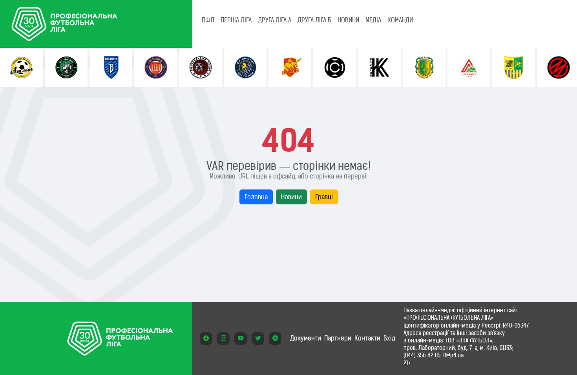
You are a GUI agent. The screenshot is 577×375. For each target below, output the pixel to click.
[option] (21, 67)
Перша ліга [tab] (236, 20)
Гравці (324, 197)
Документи (305, 338)
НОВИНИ (348, 20)
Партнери (337, 338)
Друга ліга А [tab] (274, 20)
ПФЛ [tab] (208, 20)
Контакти (367, 338)
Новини (291, 197)
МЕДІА (373, 20)
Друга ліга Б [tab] (314, 20)
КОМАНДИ (400, 20)
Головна (256, 197)
